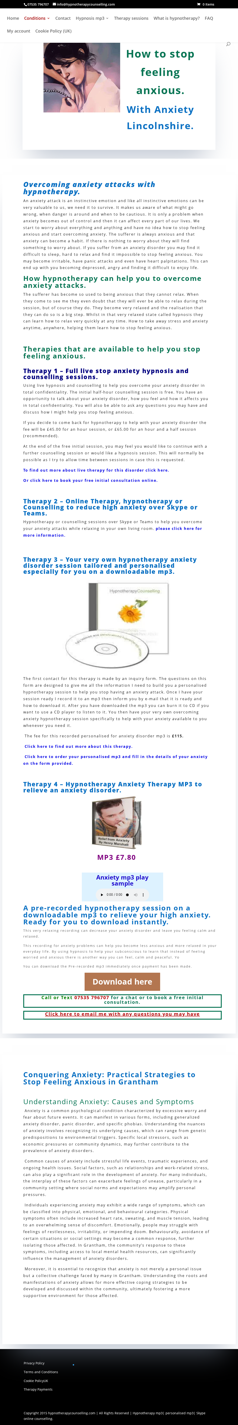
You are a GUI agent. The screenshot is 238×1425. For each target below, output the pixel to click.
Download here (122, 981)
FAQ (209, 18)
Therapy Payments (38, 1389)
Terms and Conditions (41, 1372)
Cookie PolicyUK (36, 1381)
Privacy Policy (34, 1363)
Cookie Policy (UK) (53, 31)
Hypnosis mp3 (90, 18)
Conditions (35, 18)
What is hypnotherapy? (177, 18)
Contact (63, 18)
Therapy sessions (131, 18)
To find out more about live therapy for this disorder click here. (96, 470)
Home (13, 18)
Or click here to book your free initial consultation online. (90, 480)
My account (18, 31)
